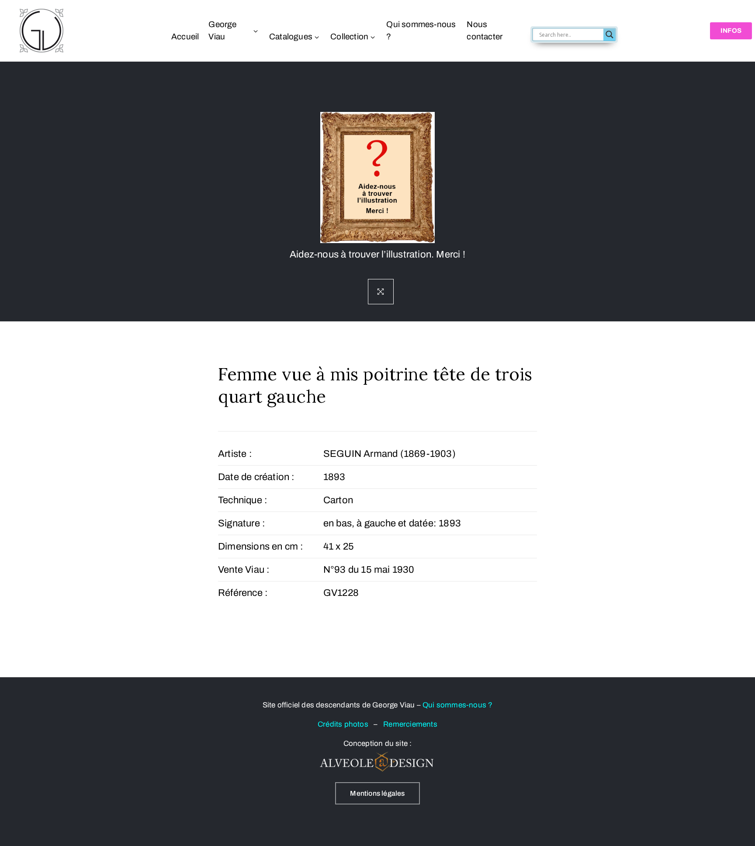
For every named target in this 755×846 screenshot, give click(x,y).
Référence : (243, 593)
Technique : (242, 500)
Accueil (185, 36)
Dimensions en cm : (261, 546)
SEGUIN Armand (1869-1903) (389, 454)
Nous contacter (484, 30)
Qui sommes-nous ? (421, 30)
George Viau (222, 30)
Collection (349, 36)
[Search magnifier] (609, 34)
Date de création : (256, 477)
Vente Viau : (244, 569)
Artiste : (235, 454)
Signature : (241, 523)
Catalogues (290, 36)
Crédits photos (346, 724)
